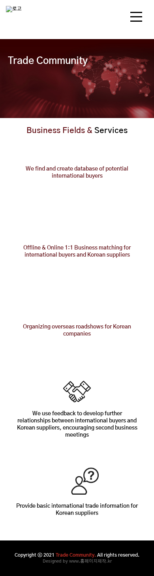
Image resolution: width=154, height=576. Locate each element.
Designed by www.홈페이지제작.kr (77, 561)
